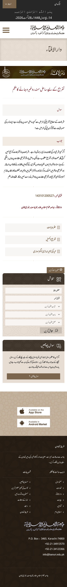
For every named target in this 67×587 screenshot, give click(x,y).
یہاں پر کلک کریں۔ (55, 462)
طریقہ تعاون (24, 512)
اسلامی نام (58, 512)
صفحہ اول (58, 482)
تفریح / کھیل (51, 239)
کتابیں (59, 506)
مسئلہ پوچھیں (24, 482)
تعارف (59, 488)
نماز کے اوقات (23, 500)
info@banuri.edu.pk (53, 554)
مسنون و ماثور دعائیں (21, 494)
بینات (59, 500)
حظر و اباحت (51, 227)
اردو (9, 4)
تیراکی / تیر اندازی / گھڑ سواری (44, 251)
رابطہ (26, 506)
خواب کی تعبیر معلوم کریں (20, 488)
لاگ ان (57, 4)
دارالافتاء (58, 494)
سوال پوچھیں (35, 376)
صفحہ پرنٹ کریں (54, 270)
